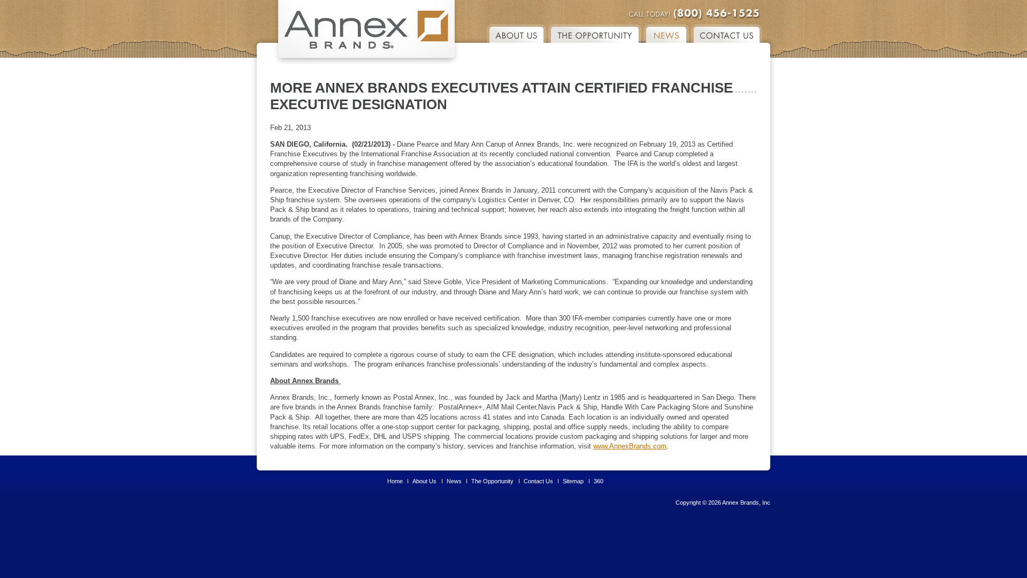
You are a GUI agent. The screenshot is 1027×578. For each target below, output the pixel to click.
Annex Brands (366, 32)
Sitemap (573, 481)
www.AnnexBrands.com (629, 446)
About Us (516, 33)
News (666, 33)
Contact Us (726, 33)
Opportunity (594, 33)
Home (395, 481)
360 (598, 481)
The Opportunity (492, 481)
